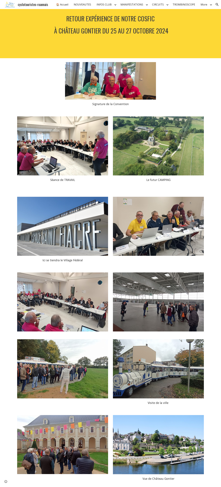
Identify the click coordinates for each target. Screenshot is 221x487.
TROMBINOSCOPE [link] (184, 4)
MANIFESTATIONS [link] (132, 4)
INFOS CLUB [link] (104, 4)
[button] (217, 4)
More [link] (204, 4)
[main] (110, 33)
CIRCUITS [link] (158, 4)
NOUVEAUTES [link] (82, 4)
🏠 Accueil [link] (62, 4)
